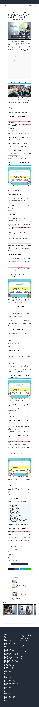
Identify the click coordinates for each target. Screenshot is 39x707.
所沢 (12, 665)
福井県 (6, 677)
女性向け (22, 635)
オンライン (26, 636)
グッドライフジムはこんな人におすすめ (14, 68)
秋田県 (10, 639)
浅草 (9, 658)
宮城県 (10, 640)
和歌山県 (14, 681)
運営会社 (21, 652)
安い (24, 634)
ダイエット (30, 635)
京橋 (6, 684)
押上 (15, 660)
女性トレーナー (27, 638)
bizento (3, 1)
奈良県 (10, 681)
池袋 (6, 649)
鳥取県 (6, 693)
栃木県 (14, 644)
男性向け (28, 634)
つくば (12, 668)
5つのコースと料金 (12, 75)
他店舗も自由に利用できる (13, 58)
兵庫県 (14, 680)
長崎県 (14, 696)
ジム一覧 (6, 5)
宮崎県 (14, 697)
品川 (6, 661)
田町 (12, 660)
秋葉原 (17, 661)
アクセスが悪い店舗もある (13, 66)
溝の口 (13, 667)
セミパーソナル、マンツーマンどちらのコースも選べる (18, 57)
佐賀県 (10, 696)
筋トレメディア (22, 658)
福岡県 (6, 696)
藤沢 (16, 667)
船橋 (8, 668)
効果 (29, 645)
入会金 (10, 74)
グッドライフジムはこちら (18, 563)
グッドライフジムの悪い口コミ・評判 (14, 64)
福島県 (14, 640)
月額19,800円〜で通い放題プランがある (15, 56)
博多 (6, 700)
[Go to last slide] (4, 615)
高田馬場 (16, 654)
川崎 (6, 667)
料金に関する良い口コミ (13, 61)
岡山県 (10, 691)
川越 (6, 665)
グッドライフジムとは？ (12, 54)
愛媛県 (6, 687)
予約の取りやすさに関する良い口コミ (15, 62)
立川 (9, 653)
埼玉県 (14, 643)
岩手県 (6, 640)
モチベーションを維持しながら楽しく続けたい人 (17, 72)
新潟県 (6, 676)
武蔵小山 (10, 657)
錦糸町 (11, 651)
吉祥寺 (14, 651)
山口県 (10, 693)
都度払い (30, 636)
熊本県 (6, 697)
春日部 (15, 665)
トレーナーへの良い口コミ (13, 60)
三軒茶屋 (9, 656)
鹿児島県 (6, 698)
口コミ (22, 646)
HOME (3, 5)
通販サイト (22, 656)
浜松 (9, 673)
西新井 (17, 656)
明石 (6, 683)
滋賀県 (6, 681)
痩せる (22, 636)
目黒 (9, 654)
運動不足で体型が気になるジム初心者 (15, 71)
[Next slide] (35, 615)
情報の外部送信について (24, 654)
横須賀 (9, 667)
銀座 (6, 650)
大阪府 (6, 680)
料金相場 (25, 645)
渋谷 (9, 649)
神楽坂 (6, 657)
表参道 (13, 650)
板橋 (6, 653)
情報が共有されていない (13, 67)
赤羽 (13, 656)
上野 (12, 654)
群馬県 (10, 644)
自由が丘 (6, 651)
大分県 (10, 697)
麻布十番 (16, 653)
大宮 (9, 665)
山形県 (14, 639)
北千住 (13, 661)
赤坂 (6, 656)
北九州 (14, 698)
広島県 (6, 691)
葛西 (14, 657)
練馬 (6, 658)
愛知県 (6, 671)
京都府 (10, 680)
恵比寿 (12, 649)
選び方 (22, 645)
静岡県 (10, 671)
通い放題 (22, 638)
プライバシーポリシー (23, 651)
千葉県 (6, 644)
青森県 (6, 639)
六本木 (9, 650)
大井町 (9, 660)
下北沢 (12, 658)
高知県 (10, 687)
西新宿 (16, 658)
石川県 (14, 676)
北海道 (6, 636)
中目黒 (12, 653)
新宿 (15, 649)
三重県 (6, 673)
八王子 (6, 654)
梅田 (12, 683)
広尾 (17, 657)
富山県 (10, 676)
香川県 (6, 688)
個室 (25, 635)
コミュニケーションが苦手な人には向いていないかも (17, 65)
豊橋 (12, 673)
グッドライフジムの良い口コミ (13, 59)
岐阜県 (14, 671)
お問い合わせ (22, 660)
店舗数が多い (11, 55)
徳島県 (14, 687)
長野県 (14, 677)
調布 (9, 662)
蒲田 (6, 662)
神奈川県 (10, 643)
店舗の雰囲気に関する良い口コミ (14, 63)
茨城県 (6, 646)
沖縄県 (11, 698)
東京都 (6, 643)
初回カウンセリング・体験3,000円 (14, 76)
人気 (21, 634)
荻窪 (6, 660)
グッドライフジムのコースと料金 (13, 73)
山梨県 (10, 677)
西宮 (17, 683)
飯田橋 (9, 661)
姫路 (9, 683)
